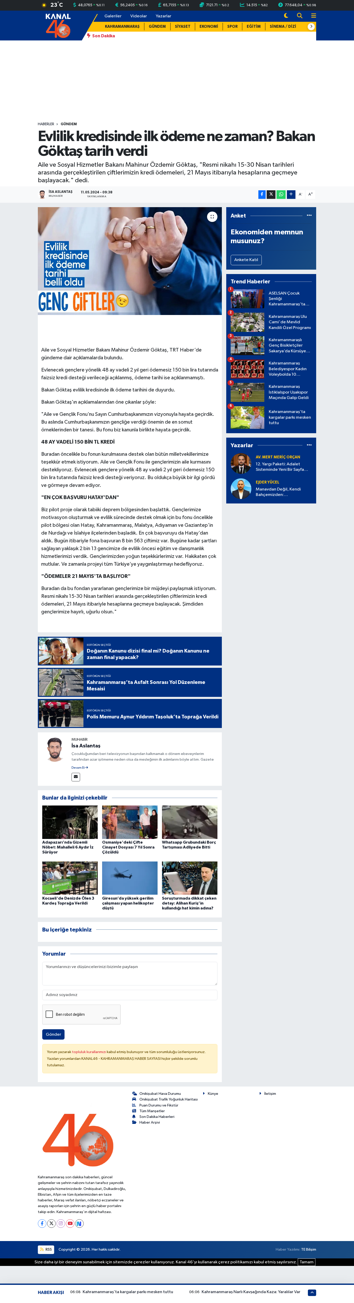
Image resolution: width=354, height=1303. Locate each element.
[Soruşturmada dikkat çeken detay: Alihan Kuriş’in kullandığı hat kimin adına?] (189, 878)
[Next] (79, 1223)
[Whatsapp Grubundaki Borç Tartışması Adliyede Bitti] (189, 822)
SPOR (232, 27)
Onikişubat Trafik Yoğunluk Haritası (168, 1099)
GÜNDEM (157, 27)
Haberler (46, 124)
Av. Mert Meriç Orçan (278, 457)
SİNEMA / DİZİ (283, 27)
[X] (51, 1223)
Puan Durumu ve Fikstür (158, 1105)
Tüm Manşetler (152, 1111)
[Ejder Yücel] (241, 488)
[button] (311, 26)
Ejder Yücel (267, 482)
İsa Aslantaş (86, 745)
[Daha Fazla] (291, 194)
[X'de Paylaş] (271, 194)
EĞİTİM (254, 27)
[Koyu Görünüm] (286, 16)
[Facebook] (42, 1223)
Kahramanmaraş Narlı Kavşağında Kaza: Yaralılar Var (251, 1292)
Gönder (53, 1034)
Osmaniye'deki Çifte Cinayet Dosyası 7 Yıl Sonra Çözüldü (128, 847)
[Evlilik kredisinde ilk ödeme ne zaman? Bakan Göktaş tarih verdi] (130, 261)
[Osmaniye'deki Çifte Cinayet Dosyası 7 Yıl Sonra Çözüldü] (130, 822)
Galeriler (113, 16)
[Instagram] (60, 1223)
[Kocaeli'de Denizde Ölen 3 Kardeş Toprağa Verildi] (70, 878)
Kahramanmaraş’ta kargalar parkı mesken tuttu (128, 1292)
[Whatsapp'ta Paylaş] (281, 194)
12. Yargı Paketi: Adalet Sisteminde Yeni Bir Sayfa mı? (280, 467)
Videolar (138, 16)
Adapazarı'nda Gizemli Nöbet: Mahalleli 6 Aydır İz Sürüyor (68, 847)
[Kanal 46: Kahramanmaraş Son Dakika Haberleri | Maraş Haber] (58, 25)
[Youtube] (70, 1223)
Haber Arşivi (149, 1122)
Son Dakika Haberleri (156, 1117)
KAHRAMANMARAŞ (122, 27)
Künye (213, 1094)
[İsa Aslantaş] (54, 749)
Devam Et (78, 767)
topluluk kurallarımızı (89, 1052)
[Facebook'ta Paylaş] (262, 194)
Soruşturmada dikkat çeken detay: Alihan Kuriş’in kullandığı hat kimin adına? (189, 903)
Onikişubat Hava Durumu (160, 1094)
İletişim (270, 1094)
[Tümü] (309, 216)
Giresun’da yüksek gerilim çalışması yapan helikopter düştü (128, 903)
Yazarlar (163, 16)
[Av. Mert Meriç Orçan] (241, 463)
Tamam (307, 1262)
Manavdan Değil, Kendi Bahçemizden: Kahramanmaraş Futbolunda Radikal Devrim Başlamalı (283, 492)
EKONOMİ (209, 27)
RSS (48, 1249)
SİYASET (182, 27)
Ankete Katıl (246, 260)
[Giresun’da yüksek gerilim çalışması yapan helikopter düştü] (130, 878)
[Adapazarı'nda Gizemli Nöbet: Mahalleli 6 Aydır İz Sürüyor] (70, 822)
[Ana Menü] (311, 16)
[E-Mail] (76, 777)
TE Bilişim (308, 1249)
